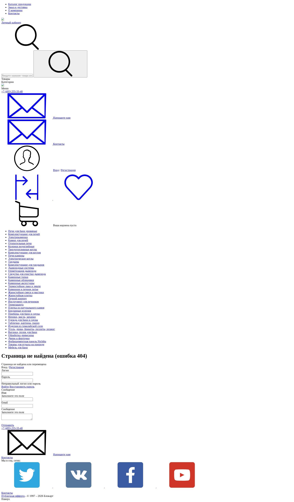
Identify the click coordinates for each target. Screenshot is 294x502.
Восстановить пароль (22, 386)
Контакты (14, 13)
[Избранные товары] (78, 199)
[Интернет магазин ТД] (2, 85)
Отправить (7, 425)
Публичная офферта (13, 496)
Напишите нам (61, 454)
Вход (56, 170)
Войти (5, 386)
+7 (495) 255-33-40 (12, 91)
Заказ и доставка (17, 7)
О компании (15, 10)
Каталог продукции (19, 4)
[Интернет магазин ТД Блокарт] (2, 19)
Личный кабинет (11, 22)
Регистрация (68, 170)
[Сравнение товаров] (27, 199)
